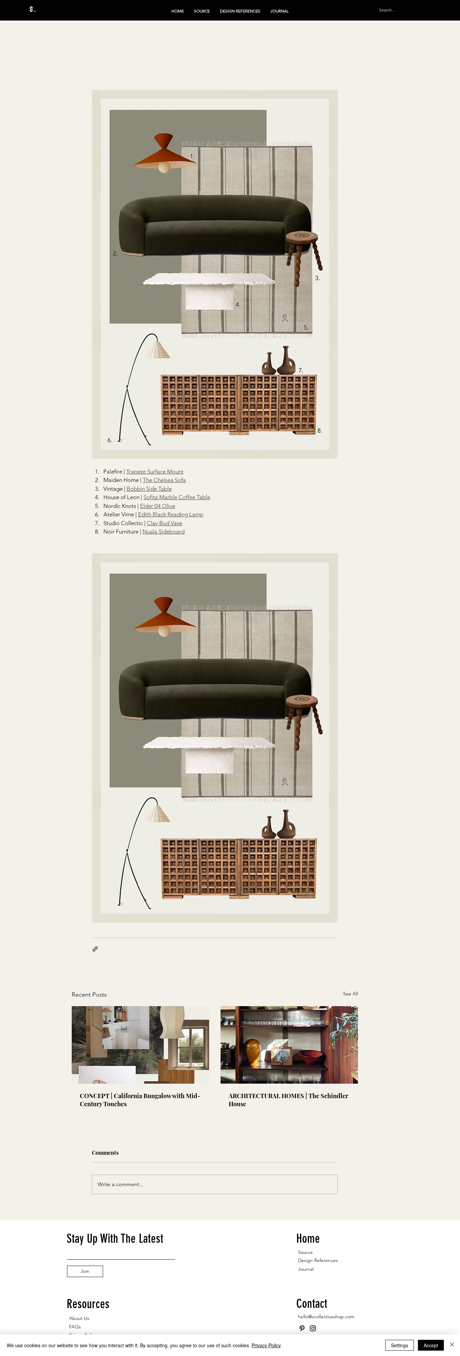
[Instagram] (313, 1328)
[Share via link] (95, 949)
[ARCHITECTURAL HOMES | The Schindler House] (289, 1045)
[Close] (452, 1345)
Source (305, 1252)
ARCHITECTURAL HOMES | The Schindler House (288, 1100)
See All (350, 994)
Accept (431, 1345)
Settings (399, 1345)
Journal (306, 1269)
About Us (79, 1318)
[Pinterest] (302, 1328)
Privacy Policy (266, 1345)
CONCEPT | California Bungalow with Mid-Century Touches (140, 1100)
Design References (318, 1260)
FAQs (75, 1327)
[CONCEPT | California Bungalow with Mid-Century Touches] (140, 1045)
